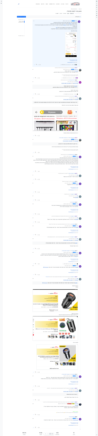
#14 (33, 252)
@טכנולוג (76, 70)
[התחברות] (1, 1)
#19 (33, 403)
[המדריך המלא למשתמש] (97, 7)
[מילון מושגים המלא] (97, 5)
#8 (32, 183)
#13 (33, 238)
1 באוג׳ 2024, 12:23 (68, 156)
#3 (32, 81)
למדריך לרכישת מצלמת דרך (73, 60)
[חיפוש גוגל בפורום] (97, 13)
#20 (33, 418)
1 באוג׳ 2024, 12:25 (72, 175)
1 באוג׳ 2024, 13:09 (68, 265)
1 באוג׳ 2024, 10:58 (66, 69)
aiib (77, 175)
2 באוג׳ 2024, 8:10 (68, 418)
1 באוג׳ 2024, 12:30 (68, 203)
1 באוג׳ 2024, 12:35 (68, 225)
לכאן (72, 255)
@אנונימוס (76, 140)
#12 (33, 225)
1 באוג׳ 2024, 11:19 (66, 139)
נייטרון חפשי (76, 69)
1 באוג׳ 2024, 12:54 (68, 252)
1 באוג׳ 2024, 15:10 (72, 278)
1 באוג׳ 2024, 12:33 (72, 217)
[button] (97, 435)
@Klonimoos (75, 420)
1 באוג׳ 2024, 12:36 (72, 238)
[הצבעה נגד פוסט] (36, 65)
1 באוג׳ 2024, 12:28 (68, 183)
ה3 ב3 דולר (46, 267)
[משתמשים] (97, 11)
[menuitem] (1, 1)
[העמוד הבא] (45, 434)
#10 (33, 203)
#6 (32, 156)
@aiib (77, 184)
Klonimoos (76, 403)
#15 (33, 265)
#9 (32, 195)
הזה (71, 23)
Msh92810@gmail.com (70, 62)
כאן (65, 24)
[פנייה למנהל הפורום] (97, 15)
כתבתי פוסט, (75, 412)
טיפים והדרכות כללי (77, 13)
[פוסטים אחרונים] (97, 9)
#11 (32, 217)
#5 (32, 139)
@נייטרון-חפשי (75, 83)
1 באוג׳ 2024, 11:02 (70, 81)
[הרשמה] (1, 3)
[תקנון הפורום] (97, 3)
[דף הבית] (97, 1)
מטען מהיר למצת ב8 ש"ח (66, 83)
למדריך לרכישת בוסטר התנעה (73, 59)
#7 (32, 175)
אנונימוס (76, 81)
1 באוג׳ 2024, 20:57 (62, 403)
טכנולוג (74, 67)
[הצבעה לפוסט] (40, 65)
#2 (32, 69)
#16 (33, 278)
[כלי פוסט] (34, 64)
